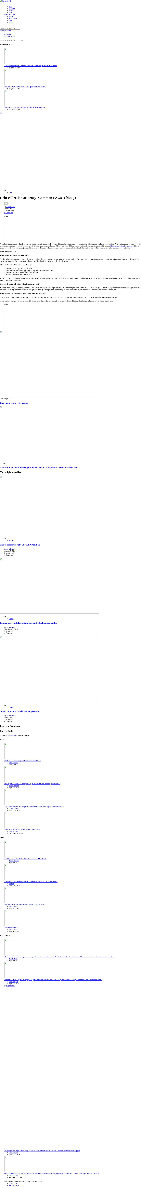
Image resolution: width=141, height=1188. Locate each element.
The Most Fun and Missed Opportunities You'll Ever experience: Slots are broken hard (39, 467)
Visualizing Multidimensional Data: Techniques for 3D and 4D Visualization (31, 882)
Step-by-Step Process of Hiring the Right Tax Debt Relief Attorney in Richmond (32, 784)
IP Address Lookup (11, 927)
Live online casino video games (14, 403)
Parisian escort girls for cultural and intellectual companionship (28, 623)
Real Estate (13, 18)
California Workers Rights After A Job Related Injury (22, 761)
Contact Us (8, 34)
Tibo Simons (13, 763)
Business (12, 9)
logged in (12, 735)
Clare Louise (13, 808)
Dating (11, 619)
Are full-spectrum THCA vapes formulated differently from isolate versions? (30, 66)
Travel (11, 22)
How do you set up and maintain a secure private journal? (24, 905)
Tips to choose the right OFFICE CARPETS (20, 545)
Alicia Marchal (14, 786)
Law (10, 192)
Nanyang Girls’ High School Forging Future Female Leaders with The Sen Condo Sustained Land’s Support (42, 1151)
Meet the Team (9, 36)
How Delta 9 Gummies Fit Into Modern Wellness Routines (24, 107)
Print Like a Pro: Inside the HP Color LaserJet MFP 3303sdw (25, 859)
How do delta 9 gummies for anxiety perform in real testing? (25, 87)
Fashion (11, 11)
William (11, 884)
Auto (10, 7)
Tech (10, 20)
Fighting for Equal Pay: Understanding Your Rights (22, 829)
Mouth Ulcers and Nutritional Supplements (19, 711)
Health (11, 13)
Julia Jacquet (10, 549)
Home (11, 16)
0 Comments (8, 213)
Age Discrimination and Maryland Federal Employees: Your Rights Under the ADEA (34, 807)
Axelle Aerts (10, 207)
